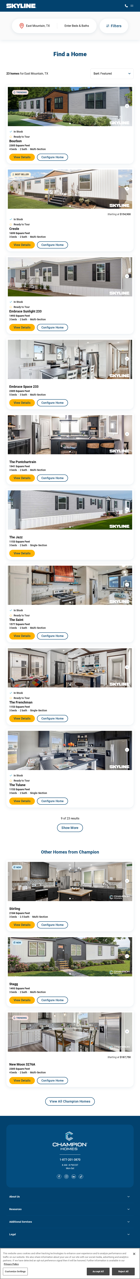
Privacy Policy (11, 1264)
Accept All (98, 1271)
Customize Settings (15, 1271)
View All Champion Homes (70, 1102)
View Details (22, 157)
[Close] (134, 1254)
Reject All (123, 1271)
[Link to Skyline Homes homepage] (21, 6)
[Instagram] (66, 1176)
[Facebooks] (59, 1176)
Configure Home (52, 157)
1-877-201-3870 (70, 1159)
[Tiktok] (81, 1176)
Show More (69, 828)
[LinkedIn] (73, 1176)
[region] (70, 1263)
